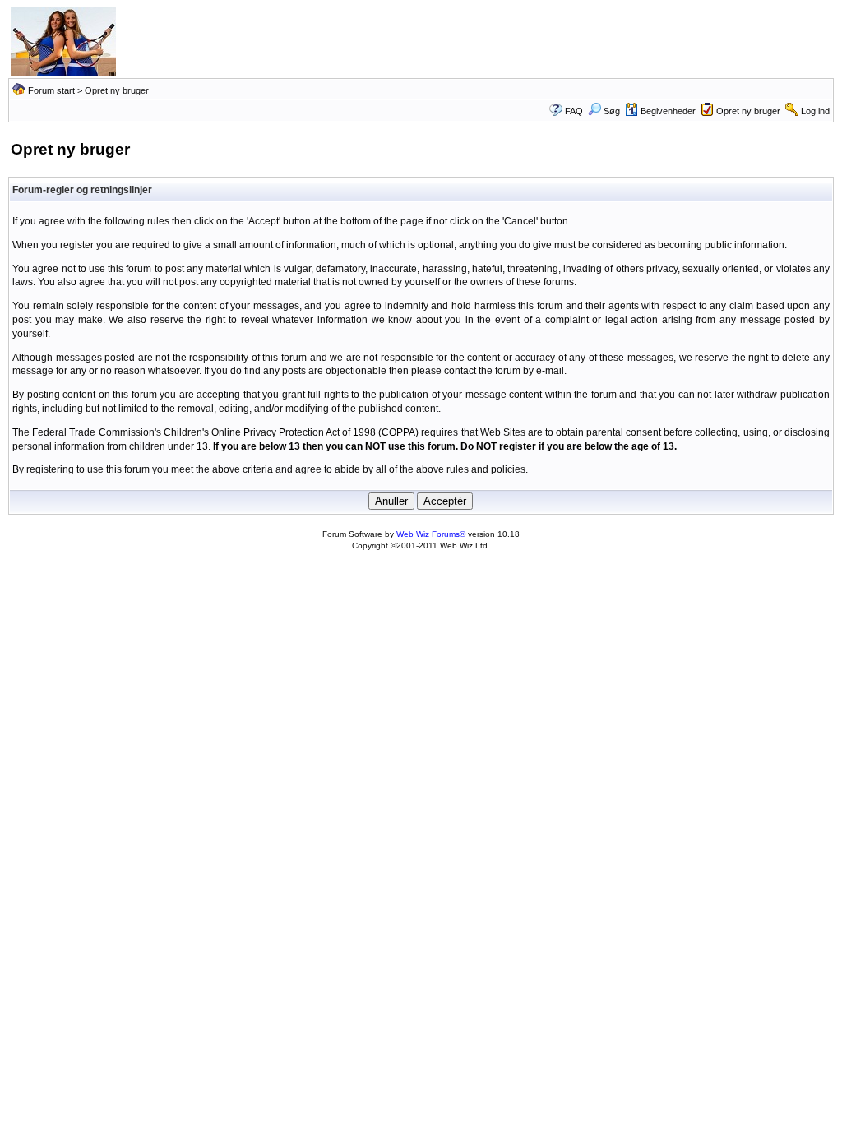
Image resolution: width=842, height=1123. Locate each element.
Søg (612, 111)
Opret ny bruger (748, 111)
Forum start (51, 90)
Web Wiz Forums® (430, 533)
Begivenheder (668, 111)
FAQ (574, 111)
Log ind (815, 111)
